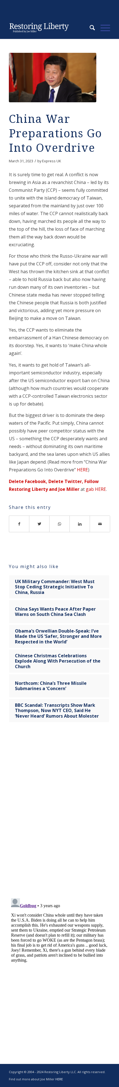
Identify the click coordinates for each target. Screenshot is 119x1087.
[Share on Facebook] (19, 524)
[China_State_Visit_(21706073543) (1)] (52, 77)
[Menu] (102, 28)
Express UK (51, 160)
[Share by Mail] (100, 524)
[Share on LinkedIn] (80, 524)
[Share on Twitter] (39, 524)
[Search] (89, 28)
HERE (82, 470)
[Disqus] (59, 813)
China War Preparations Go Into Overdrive (55, 134)
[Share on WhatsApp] (59, 524)
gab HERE (95, 489)
